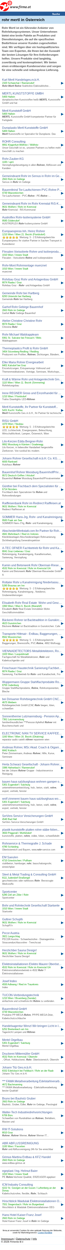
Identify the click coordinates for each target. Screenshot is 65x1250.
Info (34, 1238)
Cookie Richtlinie (45, 1233)
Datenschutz (23, 1238)
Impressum (7, 1238)
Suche (56, 14)
